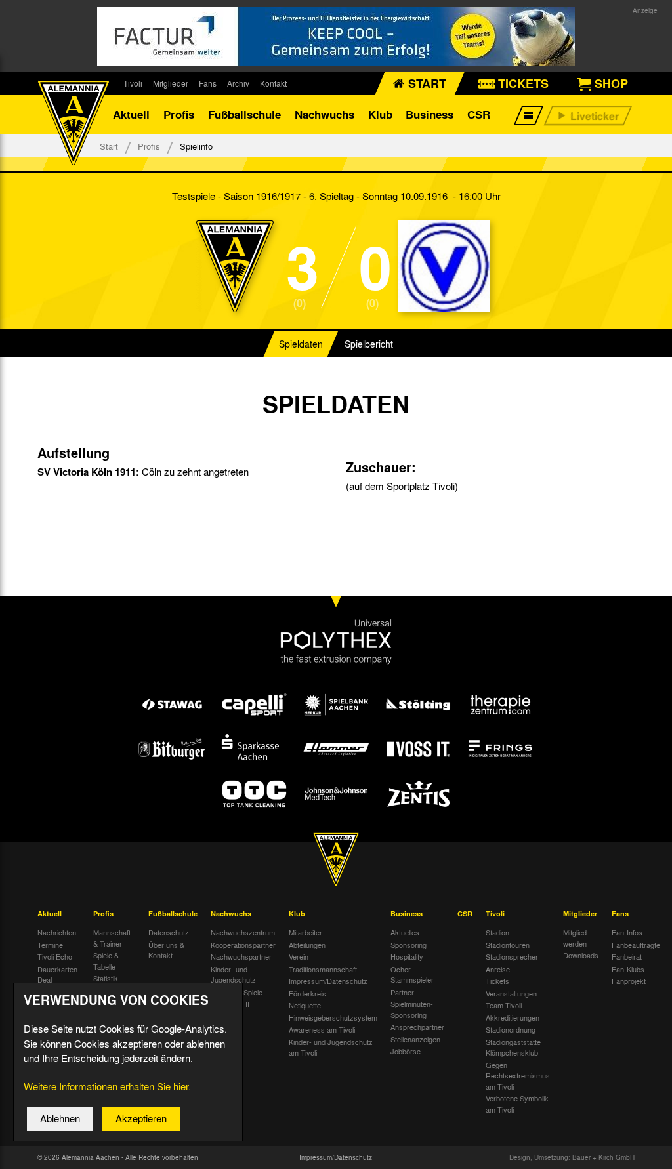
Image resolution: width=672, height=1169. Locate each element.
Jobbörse (405, 1051)
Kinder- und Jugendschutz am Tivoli (331, 1047)
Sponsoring (408, 944)
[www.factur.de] (336, 36)
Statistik (105, 978)
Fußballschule (244, 114)
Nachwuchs (324, 114)
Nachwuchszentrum (243, 932)
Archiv (238, 83)
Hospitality (406, 956)
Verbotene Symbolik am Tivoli (517, 1104)
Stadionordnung (511, 1029)
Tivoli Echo (54, 956)
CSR (478, 114)
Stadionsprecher (512, 956)
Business (429, 114)
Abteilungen (307, 944)
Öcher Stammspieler (412, 974)
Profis (178, 114)
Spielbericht (369, 343)
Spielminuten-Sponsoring (411, 1009)
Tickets (497, 980)
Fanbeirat (627, 956)
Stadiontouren (508, 944)
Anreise (498, 969)
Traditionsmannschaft (323, 969)
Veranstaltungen (511, 993)
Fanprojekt (629, 980)
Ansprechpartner (417, 1026)
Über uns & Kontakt (166, 950)
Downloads (580, 955)
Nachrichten (56, 932)
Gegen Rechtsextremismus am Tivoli (518, 1075)
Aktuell (131, 114)
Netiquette (305, 1005)
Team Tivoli (504, 1005)
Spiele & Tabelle (106, 961)
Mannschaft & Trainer (112, 938)
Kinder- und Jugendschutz (233, 974)
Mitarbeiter (305, 932)
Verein (298, 956)
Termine (50, 944)
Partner (402, 992)
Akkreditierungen (512, 1017)
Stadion (497, 932)
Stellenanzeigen (415, 1039)
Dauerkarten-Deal (58, 974)
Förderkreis (307, 993)
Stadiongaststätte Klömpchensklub (513, 1047)
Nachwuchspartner (241, 956)
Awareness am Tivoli (322, 1029)
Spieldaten (301, 343)
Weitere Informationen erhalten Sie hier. (107, 1086)
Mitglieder (170, 83)
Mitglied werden (575, 938)
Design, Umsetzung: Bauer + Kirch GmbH (572, 1157)
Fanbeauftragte (636, 944)
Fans (208, 83)
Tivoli (132, 83)
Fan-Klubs (628, 969)
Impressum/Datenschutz (328, 980)
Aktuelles (404, 932)
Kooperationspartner (243, 944)
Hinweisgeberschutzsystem (333, 1017)
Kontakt (273, 83)
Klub (380, 114)
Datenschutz (168, 932)
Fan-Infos (627, 932)
